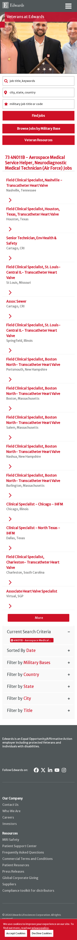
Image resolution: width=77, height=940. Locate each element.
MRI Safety (10, 840)
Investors (9, 824)
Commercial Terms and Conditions (27, 859)
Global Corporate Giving (20, 878)
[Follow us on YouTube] (56, 770)
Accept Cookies (15, 933)
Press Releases (13, 871)
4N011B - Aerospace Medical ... (32, 640)
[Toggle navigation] (68, 7)
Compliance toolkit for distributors (28, 890)
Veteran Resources (38, 140)
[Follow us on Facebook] (36, 770)
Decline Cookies (42, 933)
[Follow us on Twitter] (43, 770)
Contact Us (10, 805)
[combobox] (39, 81)
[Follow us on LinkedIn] (50, 770)
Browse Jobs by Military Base (38, 128)
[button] (38, 632)
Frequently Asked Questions (23, 852)
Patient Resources (15, 865)
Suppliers (9, 884)
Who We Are (11, 811)
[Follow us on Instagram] (63, 770)
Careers (8, 817)
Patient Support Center (19, 846)
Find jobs (38, 116)
